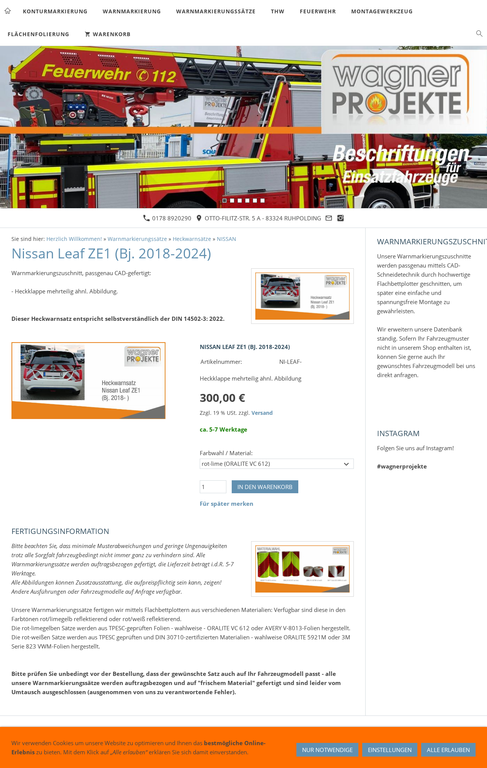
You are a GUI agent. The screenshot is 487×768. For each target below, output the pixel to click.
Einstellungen (390, 750)
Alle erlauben (448, 750)
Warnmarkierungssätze (137, 239)
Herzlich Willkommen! (74, 239)
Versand (262, 412)
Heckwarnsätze (192, 239)
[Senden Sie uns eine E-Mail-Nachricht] (329, 218)
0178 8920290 (171, 218)
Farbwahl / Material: (226, 453)
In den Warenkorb (265, 487)
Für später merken (226, 503)
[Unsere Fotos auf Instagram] (341, 218)
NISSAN (226, 239)
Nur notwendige (327, 750)
